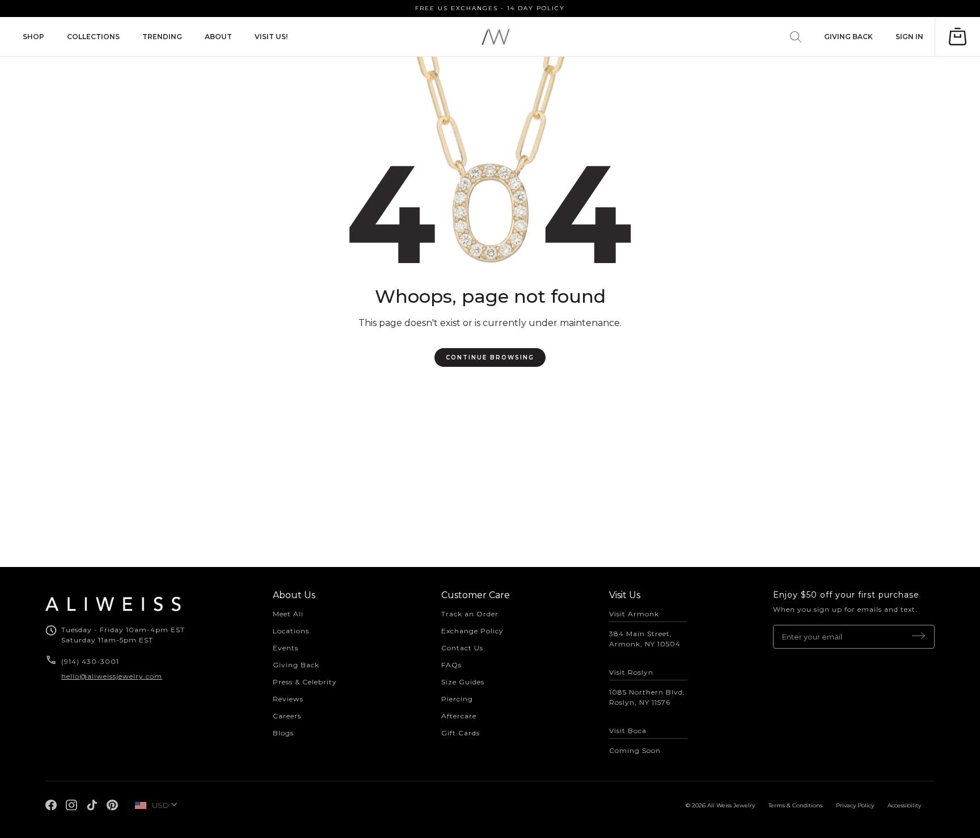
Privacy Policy (855, 805)
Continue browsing (490, 357)
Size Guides (462, 682)
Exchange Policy (472, 631)
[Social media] (51, 805)
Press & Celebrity (305, 682)
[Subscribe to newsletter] (919, 636)
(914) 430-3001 (91, 661)
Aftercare (458, 716)
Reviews (288, 699)
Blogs (283, 733)
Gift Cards (460, 733)
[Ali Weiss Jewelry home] (495, 36)
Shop (33, 36)
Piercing (457, 699)
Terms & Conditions (795, 805)
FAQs (451, 665)
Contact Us (462, 648)
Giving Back (848, 36)
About (218, 36)
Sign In (909, 36)
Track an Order (470, 614)
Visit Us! (271, 36)
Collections (93, 36)
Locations (291, 631)
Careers (287, 716)
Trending (162, 36)
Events (285, 648)
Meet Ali (288, 614)
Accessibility (904, 805)
